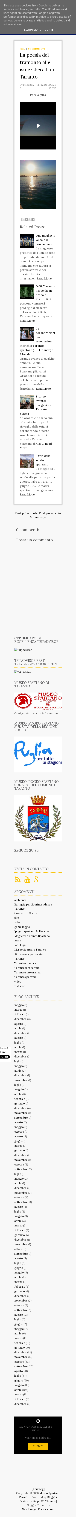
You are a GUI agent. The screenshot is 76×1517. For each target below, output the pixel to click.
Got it (49, 29)
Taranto (19, 958)
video (17, 981)
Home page (38, 517)
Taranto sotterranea (27, 972)
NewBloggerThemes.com (38, 1509)
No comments (36, 49)
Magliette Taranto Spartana (32, 936)
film (22, 49)
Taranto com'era (25, 963)
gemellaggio (22, 927)
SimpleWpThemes (44, 1501)
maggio (19, 1005)
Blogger (52, 1497)
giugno (18, 1141)
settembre (21, 1117)
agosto (18, 1023)
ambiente (20, 900)
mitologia (20, 945)
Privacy (38, 1489)
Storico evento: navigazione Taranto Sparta (36, 405)
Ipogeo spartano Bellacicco (31, 931)
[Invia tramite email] (23, 219)
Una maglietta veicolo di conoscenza (45, 240)
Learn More (32, 29)
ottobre (19, 1131)
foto (17, 922)
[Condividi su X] (30, 219)
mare (17, 940)
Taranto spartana (25, 977)
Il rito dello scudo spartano (43, 460)
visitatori (19, 986)
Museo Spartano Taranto (30, 949)
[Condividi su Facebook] (33, 219)
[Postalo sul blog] (26, 219)
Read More (44, 278)
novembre (21, 1080)
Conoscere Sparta (25, 913)
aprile (18, 1028)
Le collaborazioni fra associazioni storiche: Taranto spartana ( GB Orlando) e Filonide (37, 341)
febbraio (19, 1014)
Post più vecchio (50, 513)
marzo (18, 1009)
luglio (17, 1042)
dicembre (20, 1019)
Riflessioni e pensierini (28, 954)
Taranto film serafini (27, 967)
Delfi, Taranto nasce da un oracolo (45, 290)
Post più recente (26, 513)
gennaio (19, 1103)
